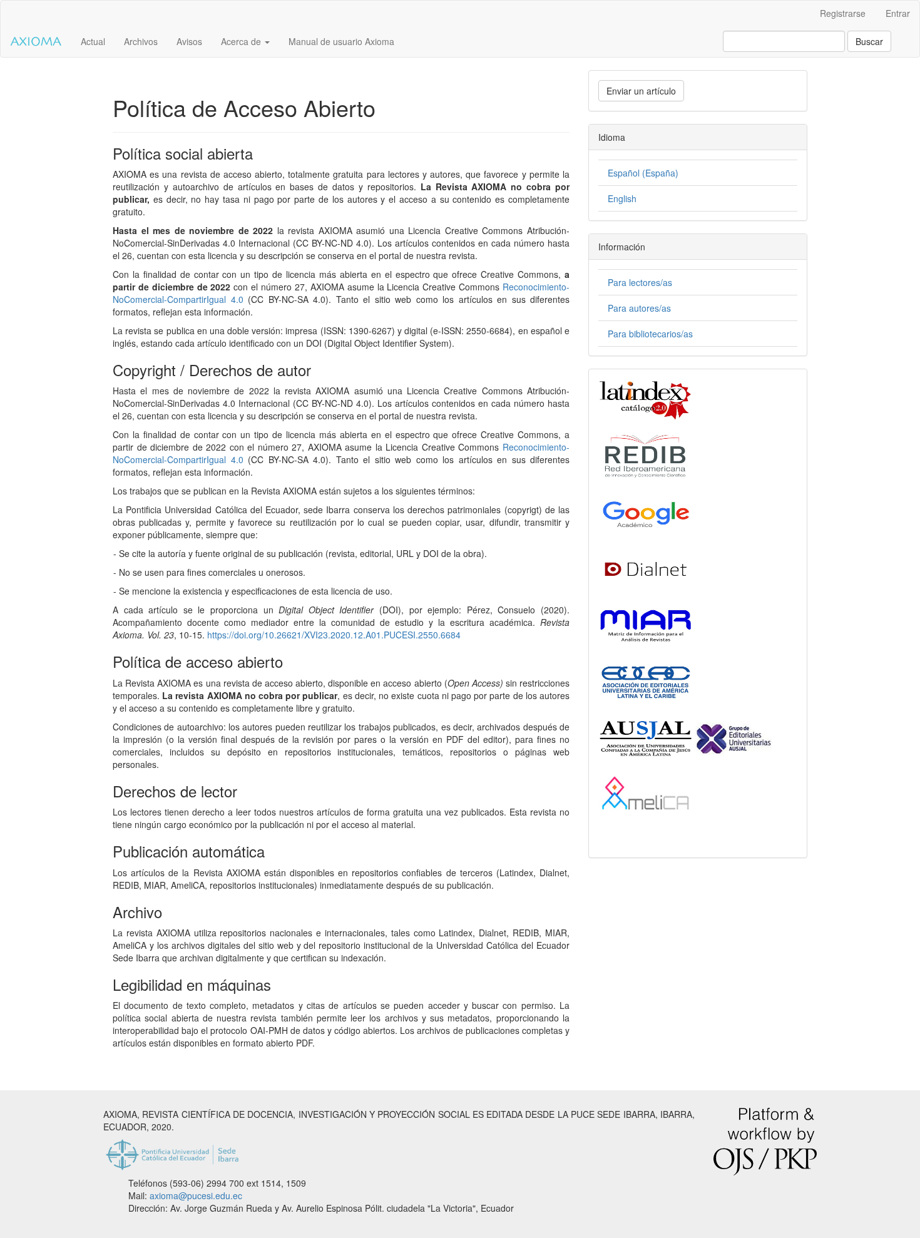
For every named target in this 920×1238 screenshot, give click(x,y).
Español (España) (643, 172)
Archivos (141, 41)
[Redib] (645, 455)
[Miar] (645, 624)
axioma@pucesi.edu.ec (196, 1195)
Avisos (189, 41)
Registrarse (843, 13)
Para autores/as (639, 308)
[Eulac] (645, 681)
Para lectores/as (640, 282)
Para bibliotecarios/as (650, 333)
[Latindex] (645, 399)
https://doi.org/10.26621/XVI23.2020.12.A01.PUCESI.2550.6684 (334, 634)
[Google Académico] (645, 512)
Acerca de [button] (242, 41)
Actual (93, 41)
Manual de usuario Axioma (341, 41)
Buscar (869, 41)
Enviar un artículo (641, 90)
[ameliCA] (645, 793)
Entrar (898, 13)
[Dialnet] (645, 568)
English (622, 198)
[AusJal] (685, 737)
